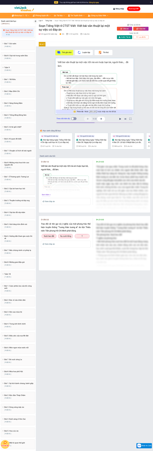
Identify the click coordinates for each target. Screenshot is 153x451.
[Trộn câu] (125, 119)
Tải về (125, 37)
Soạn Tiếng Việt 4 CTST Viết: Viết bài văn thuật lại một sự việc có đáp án (80, 21)
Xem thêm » (46, 195)
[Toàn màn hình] (130, 119)
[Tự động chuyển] (120, 119)
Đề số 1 (42, 44)
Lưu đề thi (142, 37)
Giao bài (142, 29)
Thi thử (106, 52)
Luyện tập (86, 52)
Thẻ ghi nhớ (66, 52)
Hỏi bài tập (5, 445)
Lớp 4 (41, 21)
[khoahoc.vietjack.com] (24, 8)
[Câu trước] (88, 118)
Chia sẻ (126, 29)
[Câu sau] (101, 118)
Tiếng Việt (48, 21)
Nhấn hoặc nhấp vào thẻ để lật (96, 112)
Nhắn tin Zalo (146, 446)
